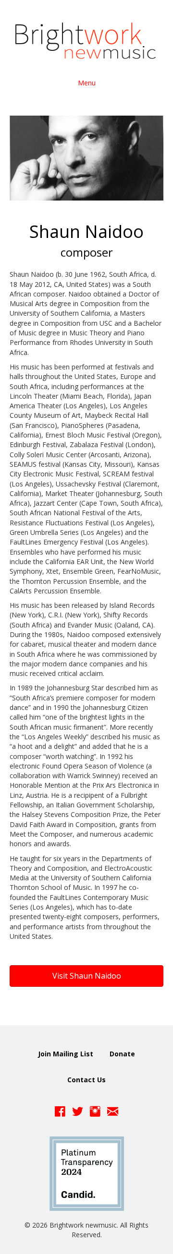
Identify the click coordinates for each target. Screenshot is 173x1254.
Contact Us (86, 1079)
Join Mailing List (65, 1053)
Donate (122, 1053)
